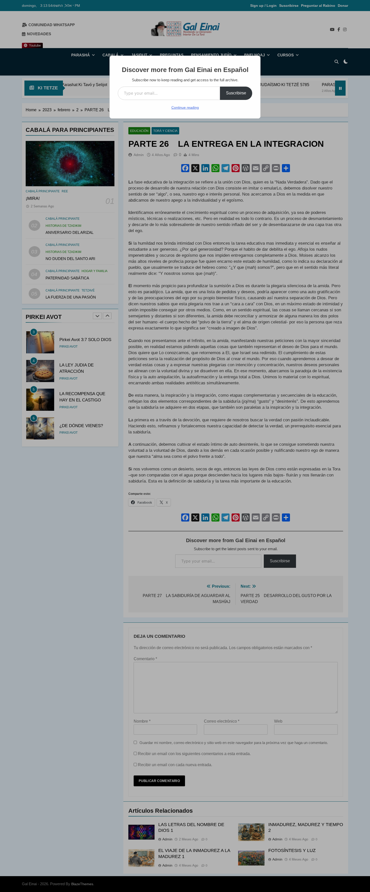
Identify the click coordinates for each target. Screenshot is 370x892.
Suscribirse (236, 93)
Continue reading (185, 107)
